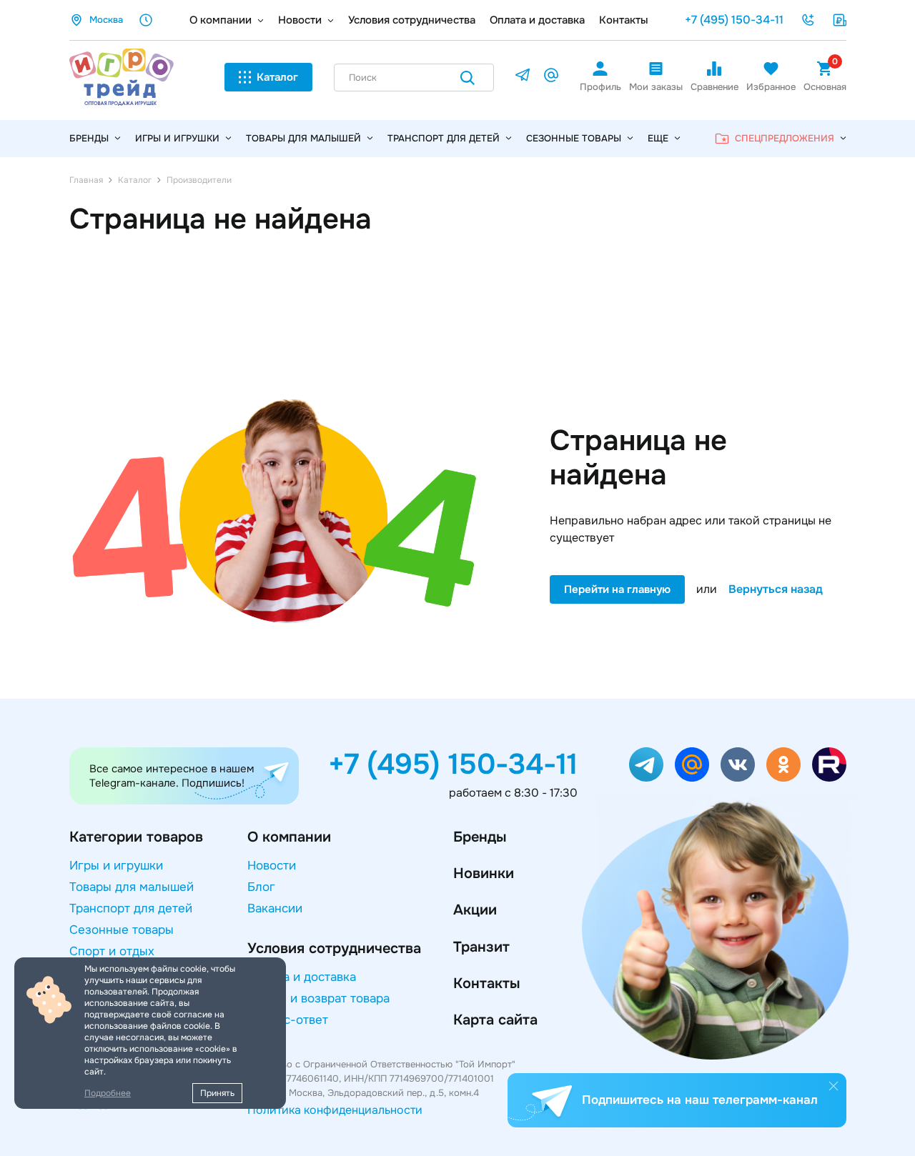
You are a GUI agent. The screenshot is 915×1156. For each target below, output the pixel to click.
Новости (300, 20)
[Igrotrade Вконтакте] (738, 764)
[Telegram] (522, 77)
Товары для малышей (303, 138)
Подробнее (107, 1093)
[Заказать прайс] (839, 20)
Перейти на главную (617, 589)
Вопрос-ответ (287, 1019)
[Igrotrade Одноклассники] (783, 764)
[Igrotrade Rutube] (829, 764)
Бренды (479, 837)
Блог (261, 887)
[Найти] (467, 80)
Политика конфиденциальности (334, 1109)
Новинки (483, 873)
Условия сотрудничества (411, 20)
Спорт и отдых (111, 951)
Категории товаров (136, 837)
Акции (475, 910)
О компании (220, 20)
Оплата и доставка (537, 20)
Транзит (481, 947)
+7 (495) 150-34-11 (734, 19)
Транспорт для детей (443, 138)
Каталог (277, 77)
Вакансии (274, 908)
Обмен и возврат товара (318, 998)
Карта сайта (495, 1020)
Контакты (623, 20)
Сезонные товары (573, 138)
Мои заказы (656, 87)
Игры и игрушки (177, 138)
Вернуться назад (775, 589)
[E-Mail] (551, 77)
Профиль (600, 87)
